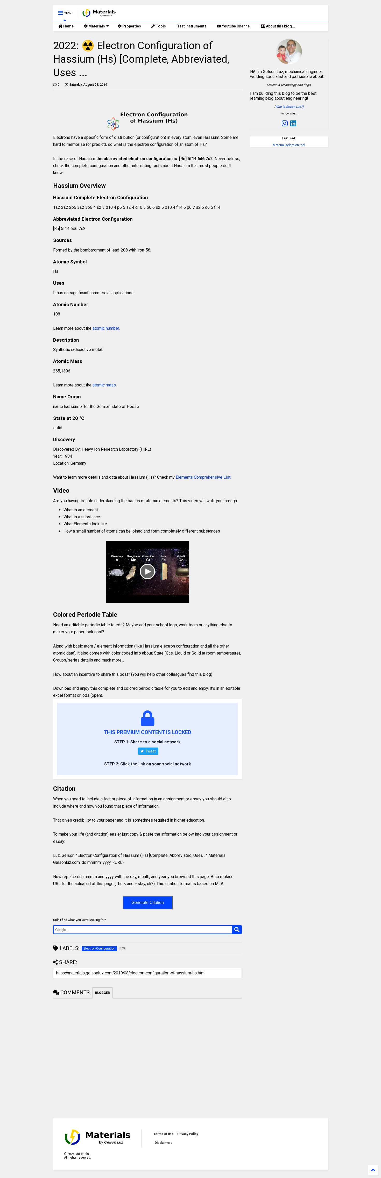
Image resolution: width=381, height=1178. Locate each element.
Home (68, 26)
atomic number (106, 328)
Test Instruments (191, 26)
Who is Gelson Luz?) (289, 107)
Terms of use (163, 1134)
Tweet (150, 751)
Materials (96, 26)
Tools (160, 26)
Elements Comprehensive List (203, 477)
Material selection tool (289, 145)
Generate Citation (147, 902)
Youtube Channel (236, 26)
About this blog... (280, 26)
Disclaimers (163, 1143)
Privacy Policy (187, 1134)
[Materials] (99, 14)
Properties (131, 26)
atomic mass (104, 385)
